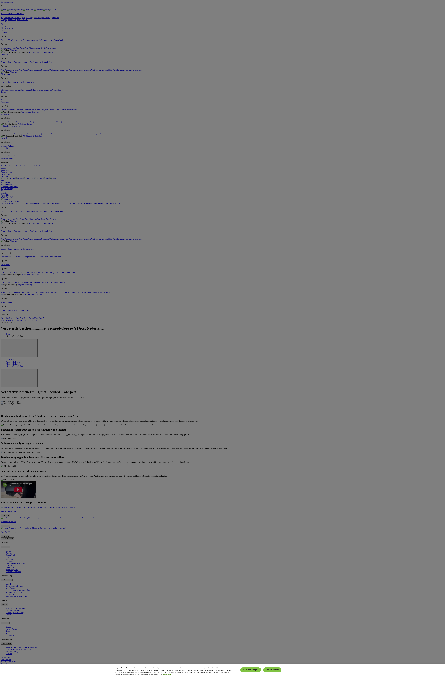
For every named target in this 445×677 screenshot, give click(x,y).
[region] (222, 670)
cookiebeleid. (166, 674)
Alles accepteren (272, 670)
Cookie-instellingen (250, 670)
